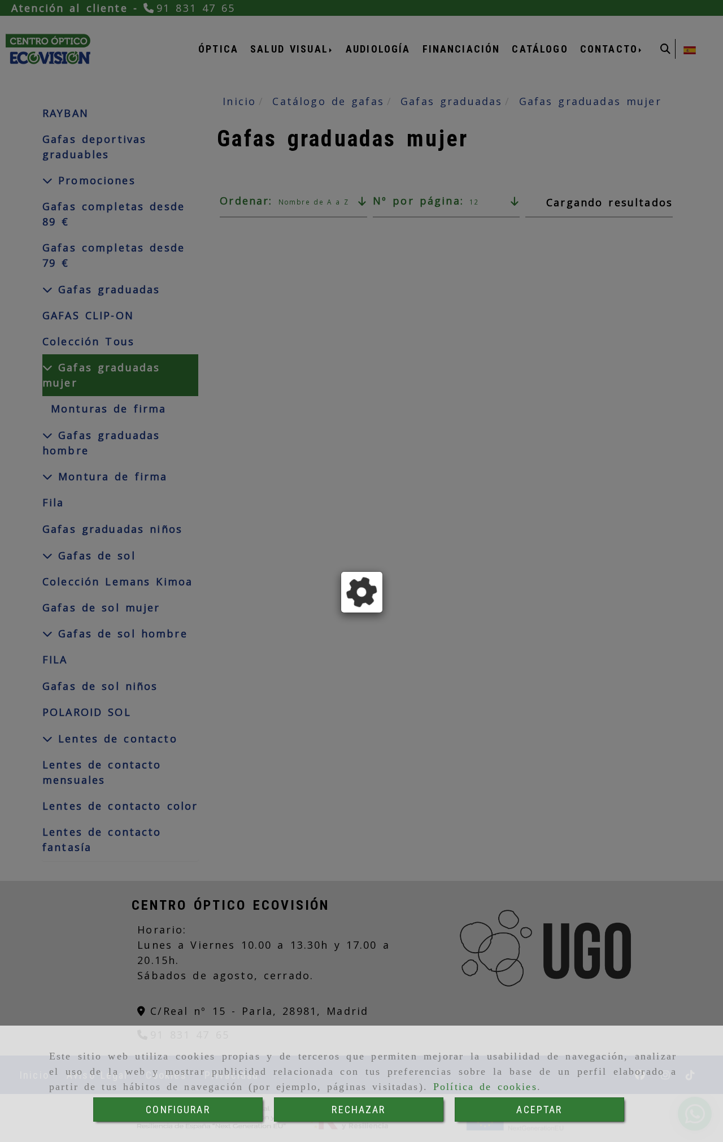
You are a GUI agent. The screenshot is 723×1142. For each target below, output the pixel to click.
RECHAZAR (358, 1109)
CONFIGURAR (178, 1109)
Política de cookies (485, 1086)
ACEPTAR (539, 1109)
